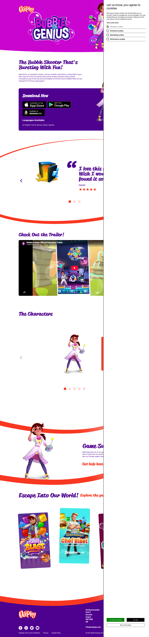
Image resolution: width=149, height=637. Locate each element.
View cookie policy (113, 22)
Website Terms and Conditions (29, 633)
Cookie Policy (56, 633)
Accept (135, 620)
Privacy (45, 633)
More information (125, 625)
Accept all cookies (115, 620)
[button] (65, 389)
